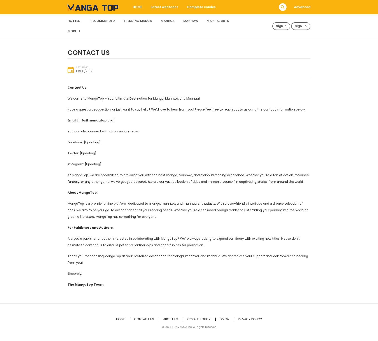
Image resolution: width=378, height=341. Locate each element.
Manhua (168, 21)
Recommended (103, 21)
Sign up (301, 26)
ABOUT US (170, 319)
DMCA (224, 319)
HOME (137, 7)
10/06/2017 (84, 71)
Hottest (75, 21)
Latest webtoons (164, 7)
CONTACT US (144, 319)
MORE (72, 31)
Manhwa (190, 21)
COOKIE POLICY (198, 319)
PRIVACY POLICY (250, 319)
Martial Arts (218, 21)
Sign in (281, 26)
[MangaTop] (93, 7)
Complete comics (201, 7)
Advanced (302, 7)
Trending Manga (138, 21)
